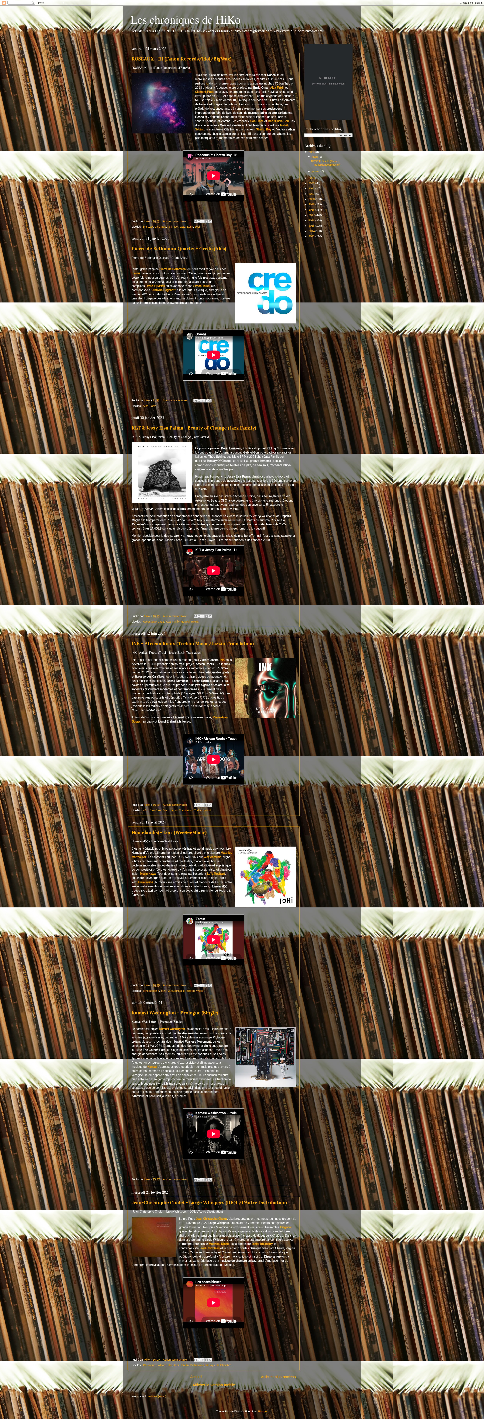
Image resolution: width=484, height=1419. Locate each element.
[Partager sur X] (203, 221)
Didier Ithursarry (262, 1243)
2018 (312, 209)
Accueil (196, 1377)
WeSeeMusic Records (181, 990)
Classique (149, 1365)
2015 (312, 225)
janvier (316, 171)
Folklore (161, 1365)
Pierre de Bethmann (172, 269)
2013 (312, 236)
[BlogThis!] (199, 221)
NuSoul (185, 621)
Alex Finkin (277, 87)
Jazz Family (172, 621)
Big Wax (148, 226)
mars (315, 156)
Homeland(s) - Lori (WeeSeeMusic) (169, 832)
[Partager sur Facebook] (206, 221)
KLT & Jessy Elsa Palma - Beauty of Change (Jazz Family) (194, 428)
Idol (176, 226)
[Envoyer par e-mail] (195, 221)
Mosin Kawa (148, 873)
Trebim (198, 810)
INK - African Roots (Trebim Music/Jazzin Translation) (193, 644)
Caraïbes (160, 226)
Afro (145, 810)
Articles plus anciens (278, 1377)
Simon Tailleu (201, 286)
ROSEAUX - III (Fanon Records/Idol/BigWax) (181, 59)
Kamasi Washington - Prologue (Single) (175, 1013)
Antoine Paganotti (164, 290)
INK (222, 659)
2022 (312, 188)
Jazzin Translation (181, 810)
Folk (170, 226)
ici (207, 83)
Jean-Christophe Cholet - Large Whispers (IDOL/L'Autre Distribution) (209, 1203)
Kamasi (152, 1066)
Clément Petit (204, 91)
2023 (312, 183)
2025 (312, 152)
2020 (312, 199)
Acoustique (150, 621)
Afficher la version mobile (213, 1385)
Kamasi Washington (172, 1029)
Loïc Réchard (216, 873)
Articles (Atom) (157, 1396)
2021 (312, 193)
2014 (312, 231)
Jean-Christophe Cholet (211, 1218)
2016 (312, 220)
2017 (312, 215)
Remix (195, 621)
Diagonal (285, 1227)
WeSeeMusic (212, 857)
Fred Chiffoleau (209, 1248)
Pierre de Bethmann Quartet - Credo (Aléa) (179, 249)
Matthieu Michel (219, 1243)
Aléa (145, 405)
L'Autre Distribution (192, 1365)
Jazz (183, 226)
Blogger (262, 1411)
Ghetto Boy (263, 129)
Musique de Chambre (218, 1365)
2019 (312, 204)
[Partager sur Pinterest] (210, 221)
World (207, 810)
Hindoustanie (151, 990)
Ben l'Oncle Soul (278, 121)
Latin (190, 226)
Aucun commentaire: (175, 221)
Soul (197, 226)
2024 (312, 177)
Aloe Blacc (257, 121)
